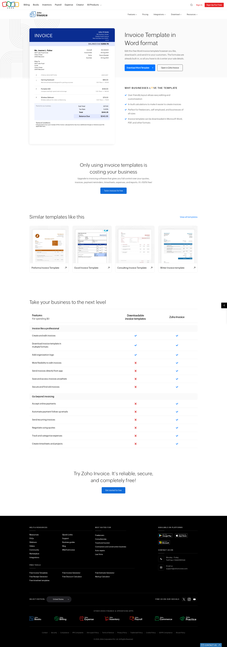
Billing (27, 5)
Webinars (33, 542)
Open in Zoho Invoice (170, 68)
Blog (64, 546)
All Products (93, 5)
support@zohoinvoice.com (177, 569)
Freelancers (99, 535)
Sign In (199, 5)
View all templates (189, 217)
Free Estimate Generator (104, 573)
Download (175, 14)
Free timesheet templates (39, 580)
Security (54, 633)
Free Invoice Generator (71, 573)
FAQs (31, 538)
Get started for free (113, 490)
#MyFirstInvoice (68, 550)
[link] (80, 5)
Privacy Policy (122, 633)
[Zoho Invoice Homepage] (38, 14)
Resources (191, 14)
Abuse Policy (180, 633)
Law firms (99, 554)
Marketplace (34, 554)
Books (36, 5)
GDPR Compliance (165, 633)
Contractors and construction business (110, 547)
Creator (80, 5)
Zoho (10, 5)
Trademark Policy (136, 633)
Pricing (145, 14)
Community (34, 550)
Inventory (47, 5)
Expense (69, 5)
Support (65, 538)
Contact (45, 633)
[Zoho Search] (191, 5)
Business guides (68, 542)
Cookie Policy (151, 633)
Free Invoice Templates (38, 573)
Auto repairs (100, 551)
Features (131, 14)
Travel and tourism (102, 543)
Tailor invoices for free (113, 191)
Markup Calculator (102, 577)
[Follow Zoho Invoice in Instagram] (189, 599)
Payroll (58, 5)
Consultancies (100, 539)
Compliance (64, 633)
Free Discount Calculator (72, 577)
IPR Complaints (77, 633)
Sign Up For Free (214, 5)
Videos (32, 546)
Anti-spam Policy (93, 633)
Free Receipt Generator (38, 577)
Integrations (159, 14)
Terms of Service (108, 633)
